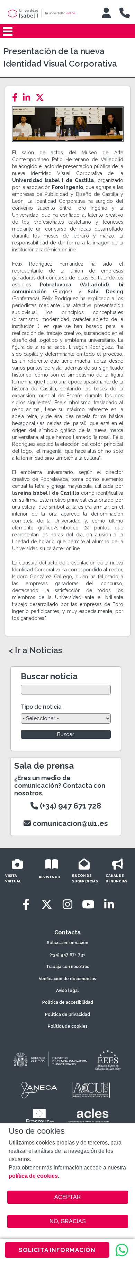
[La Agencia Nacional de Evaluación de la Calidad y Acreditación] (39, 1090)
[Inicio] (48, 13)
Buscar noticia (49, 676)
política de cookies (33, 1176)
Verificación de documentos (67, 978)
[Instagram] (67, 904)
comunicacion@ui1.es (69, 823)
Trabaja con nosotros (67, 966)
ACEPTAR (67, 1197)
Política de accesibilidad (67, 1002)
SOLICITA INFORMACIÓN (57, 1249)
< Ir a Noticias (35, 650)
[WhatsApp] (122, 1250)
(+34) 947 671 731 (68, 954)
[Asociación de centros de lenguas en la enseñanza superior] (88, 1117)
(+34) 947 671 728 (69, 805)
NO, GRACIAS (68, 1221)
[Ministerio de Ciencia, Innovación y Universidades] (50, 1059)
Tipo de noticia (41, 706)
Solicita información (67, 942)
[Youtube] (88, 904)
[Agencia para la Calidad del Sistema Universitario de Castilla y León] (91, 1090)
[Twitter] (42, 97)
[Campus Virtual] (106, 13)
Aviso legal (67, 990)
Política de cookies (68, 1026)
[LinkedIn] (28, 97)
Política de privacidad (67, 1014)
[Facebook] (16, 97)
